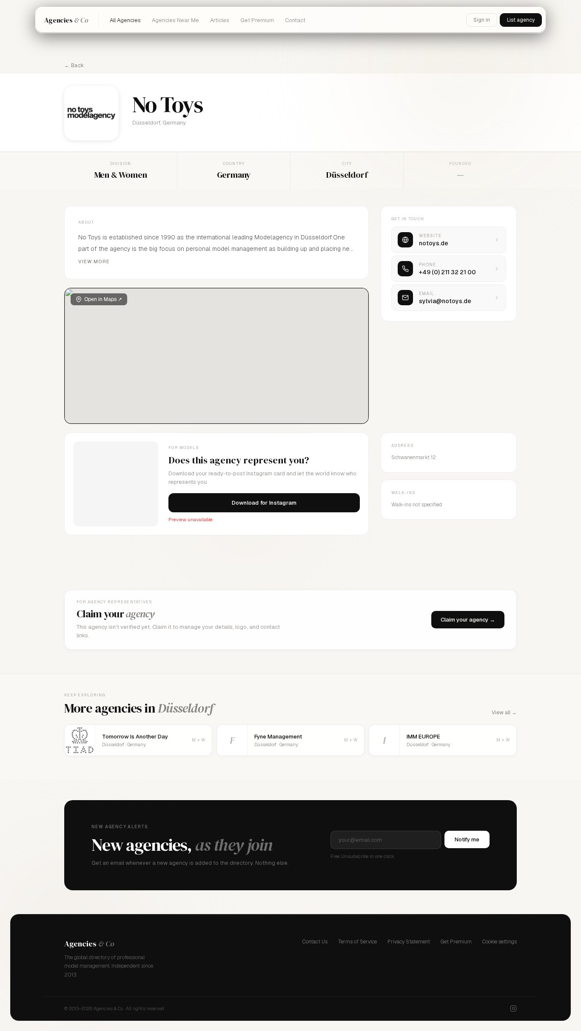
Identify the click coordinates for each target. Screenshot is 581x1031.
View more (94, 261)
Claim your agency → (468, 619)
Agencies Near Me (175, 20)
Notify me (467, 839)
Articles (219, 20)
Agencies (66, 20)
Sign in (481, 20)
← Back (74, 65)
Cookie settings (499, 941)
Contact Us (315, 941)
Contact (295, 20)
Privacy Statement (408, 941)
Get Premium (257, 20)
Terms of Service (357, 941)
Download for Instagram (264, 502)
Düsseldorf (346, 175)
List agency (521, 20)
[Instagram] (513, 1008)
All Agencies (125, 20)
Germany (234, 175)
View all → (504, 712)
